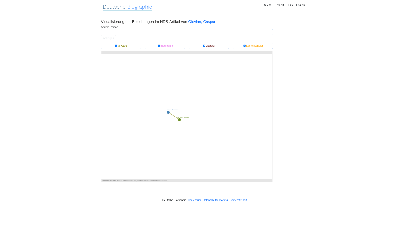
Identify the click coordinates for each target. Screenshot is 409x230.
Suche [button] (267, 5)
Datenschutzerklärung (215, 200)
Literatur (210, 45)
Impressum (194, 200)
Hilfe (291, 5)
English (300, 5)
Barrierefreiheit (238, 200)
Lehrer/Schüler (254, 45)
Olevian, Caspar (201, 21)
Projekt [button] (280, 5)
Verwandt (122, 45)
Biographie (166, 45)
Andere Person (109, 27)
